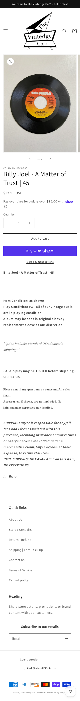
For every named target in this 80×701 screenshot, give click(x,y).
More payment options (40, 261)
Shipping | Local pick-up (26, 550)
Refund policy (19, 580)
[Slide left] (30, 159)
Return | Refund (20, 540)
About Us (15, 520)
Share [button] (12, 476)
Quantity (8, 214)
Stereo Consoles (20, 530)
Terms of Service (20, 570)
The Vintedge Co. (28, 692)
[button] (5, 31)
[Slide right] (50, 159)
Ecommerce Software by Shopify (52, 692)
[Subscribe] (66, 638)
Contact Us (17, 560)
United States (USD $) (37, 668)
